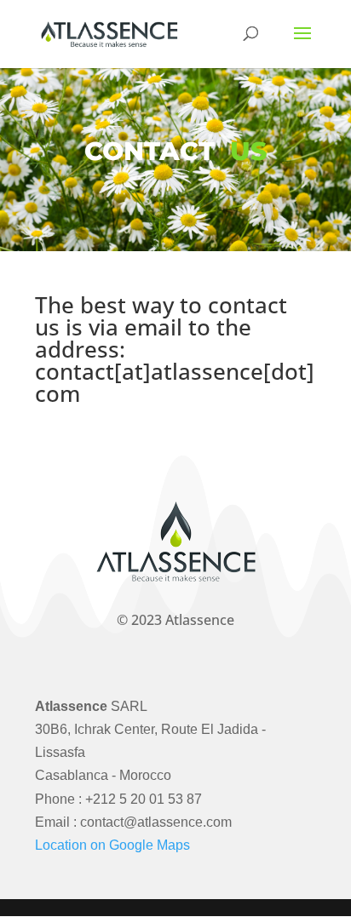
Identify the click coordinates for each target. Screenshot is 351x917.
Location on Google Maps (112, 845)
